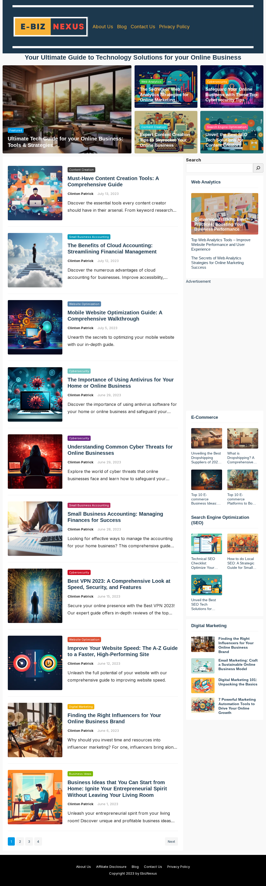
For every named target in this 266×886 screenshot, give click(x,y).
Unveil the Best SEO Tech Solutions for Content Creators (226, 140)
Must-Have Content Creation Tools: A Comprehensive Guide (113, 181)
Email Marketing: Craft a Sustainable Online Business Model (238, 664)
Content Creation (153, 127)
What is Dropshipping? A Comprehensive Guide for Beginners (240, 457)
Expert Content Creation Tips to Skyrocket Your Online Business (165, 140)
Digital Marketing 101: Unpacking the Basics (237, 682)
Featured (15, 130)
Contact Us (153, 866)
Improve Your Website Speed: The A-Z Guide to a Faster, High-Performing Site (123, 651)
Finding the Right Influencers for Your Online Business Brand (114, 718)
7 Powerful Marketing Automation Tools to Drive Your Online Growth (237, 705)
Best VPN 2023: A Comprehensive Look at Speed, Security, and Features (119, 584)
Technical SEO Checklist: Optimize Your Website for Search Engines (204, 563)
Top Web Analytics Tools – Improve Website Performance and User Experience (220, 244)
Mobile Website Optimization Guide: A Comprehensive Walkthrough (115, 315)
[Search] (258, 168)
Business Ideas (80, 774)
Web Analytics (151, 81)
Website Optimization (84, 304)
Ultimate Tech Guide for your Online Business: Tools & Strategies (65, 142)
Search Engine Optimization (227, 127)
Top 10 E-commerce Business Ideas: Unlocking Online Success (205, 499)
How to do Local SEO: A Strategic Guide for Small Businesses (240, 563)
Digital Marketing (81, 706)
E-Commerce (204, 417)
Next (171, 841)
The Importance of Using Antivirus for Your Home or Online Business (121, 383)
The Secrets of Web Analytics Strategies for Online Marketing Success (164, 95)
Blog (135, 866)
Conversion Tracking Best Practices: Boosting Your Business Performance (220, 224)
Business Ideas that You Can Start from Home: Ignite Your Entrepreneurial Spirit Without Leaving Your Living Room (117, 788)
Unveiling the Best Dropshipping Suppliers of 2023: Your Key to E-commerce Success (206, 457)
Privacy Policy (178, 866)
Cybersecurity (217, 81)
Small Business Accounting (89, 237)
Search (193, 159)
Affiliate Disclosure (111, 866)
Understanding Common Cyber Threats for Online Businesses (120, 450)
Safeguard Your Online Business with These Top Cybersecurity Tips (231, 94)
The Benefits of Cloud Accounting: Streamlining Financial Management (112, 248)
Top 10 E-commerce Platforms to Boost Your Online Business (242, 499)
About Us (83, 866)
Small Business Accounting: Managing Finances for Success (115, 517)
